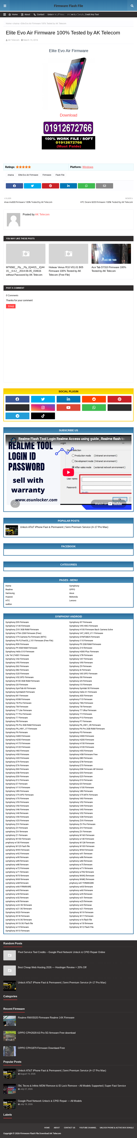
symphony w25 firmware (80, 901)
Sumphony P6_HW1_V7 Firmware (21, 728)
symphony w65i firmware (81, 886)
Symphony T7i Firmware (80, 714)
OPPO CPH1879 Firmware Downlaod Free (41, 1048)
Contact (40, 14)
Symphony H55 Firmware (81, 750)
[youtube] (69, 407)
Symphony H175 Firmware (18, 743)
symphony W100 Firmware (81, 846)
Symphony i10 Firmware (80, 684)
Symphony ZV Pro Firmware (82, 824)
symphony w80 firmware (17, 864)
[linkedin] (69, 399)
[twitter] (43, 399)
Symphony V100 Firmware (81, 787)
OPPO (72, 589)
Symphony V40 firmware (17, 813)
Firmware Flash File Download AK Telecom (68, 10)
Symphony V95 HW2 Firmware (83, 626)
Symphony (74, 586)
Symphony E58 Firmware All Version (86, 769)
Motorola (73, 597)
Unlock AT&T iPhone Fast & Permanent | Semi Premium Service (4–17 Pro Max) (64, 527)
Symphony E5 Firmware (80, 784)
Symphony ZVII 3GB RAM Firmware (22, 629)
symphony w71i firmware (81, 868)
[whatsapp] (94, 407)
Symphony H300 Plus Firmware (84, 651)
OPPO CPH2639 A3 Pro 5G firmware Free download (47, 1032)
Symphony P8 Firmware (17, 721)
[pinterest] (119, 399)
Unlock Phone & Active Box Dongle (117, 1128)
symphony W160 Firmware (81, 835)
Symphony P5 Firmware (80, 732)
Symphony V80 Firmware (81, 791)
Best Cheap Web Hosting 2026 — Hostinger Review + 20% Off (52, 967)
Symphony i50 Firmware (80, 677)
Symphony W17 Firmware (81, 916)
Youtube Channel (87, 1128)
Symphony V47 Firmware (81, 659)
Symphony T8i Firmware (17, 706)
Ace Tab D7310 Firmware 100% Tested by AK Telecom (109, 269)
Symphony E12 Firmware (17, 780)
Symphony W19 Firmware (81, 912)
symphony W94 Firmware (81, 850)
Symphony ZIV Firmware (80, 828)
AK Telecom (13, 40)
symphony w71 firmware (17, 872)
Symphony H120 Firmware (18, 747)
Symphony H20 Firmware (17, 758)
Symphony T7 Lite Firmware (19, 710)
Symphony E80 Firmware (81, 758)
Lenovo (72, 600)
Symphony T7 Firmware (17, 717)
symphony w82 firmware (80, 861)
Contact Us (69, 1128)
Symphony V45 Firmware (81, 809)
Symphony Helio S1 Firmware (83, 692)
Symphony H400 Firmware (18, 736)
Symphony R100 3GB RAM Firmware (23, 681)
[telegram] (17, 416)
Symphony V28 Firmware (81, 817)
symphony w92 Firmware (17, 853)
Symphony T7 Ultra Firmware (82, 710)
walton (9, 604)
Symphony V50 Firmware (17, 806)
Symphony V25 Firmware (17, 820)
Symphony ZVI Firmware (17, 824)
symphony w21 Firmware (81, 908)
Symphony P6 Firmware (17, 732)
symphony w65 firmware (17, 890)
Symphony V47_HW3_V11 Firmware (86, 633)
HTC (8, 600)
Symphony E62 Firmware (17, 666)
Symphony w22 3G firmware (19, 905)
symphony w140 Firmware (81, 839)
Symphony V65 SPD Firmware (83, 673)
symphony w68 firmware (17, 883)
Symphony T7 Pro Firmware (18, 714)
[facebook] (17, 399)
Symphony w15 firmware (17, 927)
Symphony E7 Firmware (17, 784)
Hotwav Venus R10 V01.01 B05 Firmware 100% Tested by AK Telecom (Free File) (66, 271)
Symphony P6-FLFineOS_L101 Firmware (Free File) (29, 640)
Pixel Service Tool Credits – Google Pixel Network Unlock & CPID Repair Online (61, 952)
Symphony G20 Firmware (17, 673)
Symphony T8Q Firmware (81, 703)
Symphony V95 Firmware (17, 662)
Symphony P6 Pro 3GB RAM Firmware (23, 725)
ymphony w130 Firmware (17, 842)
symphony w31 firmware (80, 897)
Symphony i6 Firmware (80, 670)
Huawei (9, 597)
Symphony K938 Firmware (18, 699)
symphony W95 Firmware (17, 850)
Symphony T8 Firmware (80, 706)
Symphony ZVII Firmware (81, 820)
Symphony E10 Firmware (81, 780)
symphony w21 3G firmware (19, 908)
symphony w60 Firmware (81, 890)
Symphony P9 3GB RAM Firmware (21, 648)
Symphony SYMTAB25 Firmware (84, 637)
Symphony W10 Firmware (18, 930)
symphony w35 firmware (80, 894)
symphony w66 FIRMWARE (18, 886)
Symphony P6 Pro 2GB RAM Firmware (87, 728)
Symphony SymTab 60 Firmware (21, 688)
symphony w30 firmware (17, 901)
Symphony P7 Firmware (80, 721)
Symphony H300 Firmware (81, 736)
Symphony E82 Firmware (17, 670)
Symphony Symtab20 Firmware (20, 692)
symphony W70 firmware (17, 875)
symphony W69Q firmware (81, 875)
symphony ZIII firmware (17, 831)
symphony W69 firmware (17, 879)
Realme (9, 589)
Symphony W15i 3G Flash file (19, 923)
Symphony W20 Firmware (18, 912)
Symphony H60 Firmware (17, 750)
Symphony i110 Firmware (81, 640)
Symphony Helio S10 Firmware (20, 651)
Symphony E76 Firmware (17, 765)
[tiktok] (43, 416)
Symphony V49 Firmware (81, 806)
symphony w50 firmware (17, 894)
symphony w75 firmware (80, 864)
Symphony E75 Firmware (81, 765)
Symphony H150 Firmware (81, 743)
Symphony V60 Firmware (81, 798)
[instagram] (43, 407)
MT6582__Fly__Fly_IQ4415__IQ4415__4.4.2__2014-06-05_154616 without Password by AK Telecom (25, 271)
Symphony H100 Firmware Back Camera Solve (91, 629)
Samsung (10, 593)
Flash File (60, 175)
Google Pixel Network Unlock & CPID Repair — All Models (50, 1100)
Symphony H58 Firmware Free (83, 754)
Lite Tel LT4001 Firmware (17, 655)
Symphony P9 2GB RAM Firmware (85, 644)
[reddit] (94, 399)
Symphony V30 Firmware (17, 817)
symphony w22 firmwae (80, 905)
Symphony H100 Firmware (81, 747)
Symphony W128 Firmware (82, 842)
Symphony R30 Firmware (17, 644)
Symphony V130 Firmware (18, 626)
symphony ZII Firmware (80, 831)
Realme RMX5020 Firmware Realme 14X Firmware (46, 1017)
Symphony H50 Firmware (17, 754)
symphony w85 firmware (17, 861)
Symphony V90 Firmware (81, 662)
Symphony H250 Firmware (18, 739)
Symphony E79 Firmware (17, 762)
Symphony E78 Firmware (81, 762)
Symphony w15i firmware (81, 923)
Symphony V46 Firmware (17, 809)
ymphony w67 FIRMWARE (81, 883)
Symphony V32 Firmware (81, 813)
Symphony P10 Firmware (81, 717)
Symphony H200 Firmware (81, 739)
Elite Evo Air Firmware (28, 175)
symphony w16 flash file (80, 919)
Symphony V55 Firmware (17, 802)
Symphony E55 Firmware (81, 773)
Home (15, 14)
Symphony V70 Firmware (17, 798)
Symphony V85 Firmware (17, 791)
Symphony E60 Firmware (17, 769)
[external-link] (17, 407)
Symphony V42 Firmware (17, 659)
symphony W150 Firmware (18, 839)
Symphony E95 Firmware (17, 622)
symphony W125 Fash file (18, 846)
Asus (71, 593)
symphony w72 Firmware (17, 868)
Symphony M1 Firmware (17, 695)
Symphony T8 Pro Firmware (18, 703)
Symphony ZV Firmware (17, 828)
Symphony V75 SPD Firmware (20, 795)
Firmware (47, 175)
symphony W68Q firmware (81, 879)
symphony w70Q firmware (81, 872)
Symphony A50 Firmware (81, 695)
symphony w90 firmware (17, 857)
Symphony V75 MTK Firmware (83, 795)
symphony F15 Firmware (80, 699)
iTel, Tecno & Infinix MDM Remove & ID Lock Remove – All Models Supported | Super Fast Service (72, 1085)
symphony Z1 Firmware (17, 835)
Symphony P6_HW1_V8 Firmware (85, 725)
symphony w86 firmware (80, 857)
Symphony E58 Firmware (17, 773)
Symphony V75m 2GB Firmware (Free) (23, 633)
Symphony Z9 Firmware (80, 666)
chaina (16, 23)
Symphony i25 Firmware (80, 681)
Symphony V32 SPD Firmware (20, 677)
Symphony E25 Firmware (81, 776)
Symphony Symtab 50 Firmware (84, 688)
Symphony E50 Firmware (17, 776)
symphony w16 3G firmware (19, 919)
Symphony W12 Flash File (81, 927)
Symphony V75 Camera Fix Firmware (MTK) (26, 637)
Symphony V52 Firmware (81, 802)
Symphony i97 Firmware (80, 622)
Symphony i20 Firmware (17, 684)
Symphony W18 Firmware (18, 916)
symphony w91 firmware (80, 853)
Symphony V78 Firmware (81, 655)
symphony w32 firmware (17, 897)
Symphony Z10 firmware (80, 648)
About (27, 14)
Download (68, 115)
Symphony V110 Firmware (18, 787)
